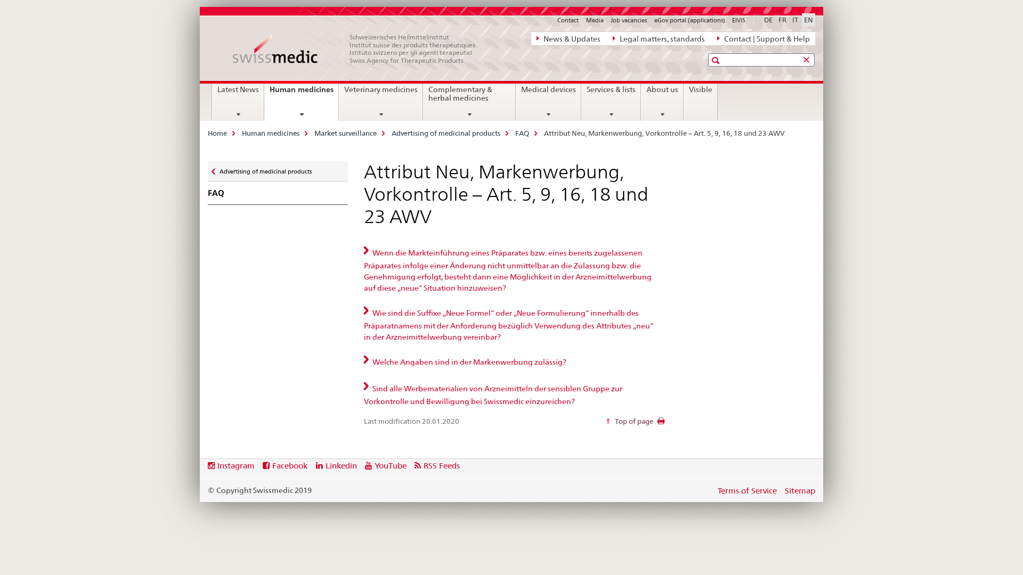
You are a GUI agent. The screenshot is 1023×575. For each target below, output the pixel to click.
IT (795, 19)
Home (217, 133)
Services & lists (611, 89)
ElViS (738, 20)
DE (768, 19)
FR (782, 19)
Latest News (238, 89)
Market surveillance (345, 133)
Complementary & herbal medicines (460, 93)
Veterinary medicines (381, 89)
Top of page (633, 421)
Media (595, 20)
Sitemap (800, 491)
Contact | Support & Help (766, 39)
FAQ (522, 133)
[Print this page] (660, 423)
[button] (717, 60)
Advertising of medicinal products (446, 133)
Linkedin (341, 466)
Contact (568, 20)
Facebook (289, 466)
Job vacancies (629, 20)
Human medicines (304, 93)
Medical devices (548, 89)
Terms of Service (747, 491)
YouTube (391, 466)
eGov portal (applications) (689, 20)
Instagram (236, 466)
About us (662, 89)
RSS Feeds (442, 466)
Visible (700, 89)
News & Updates (571, 39)
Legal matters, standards (661, 39)
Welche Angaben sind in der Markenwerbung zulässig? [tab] (468, 362)
